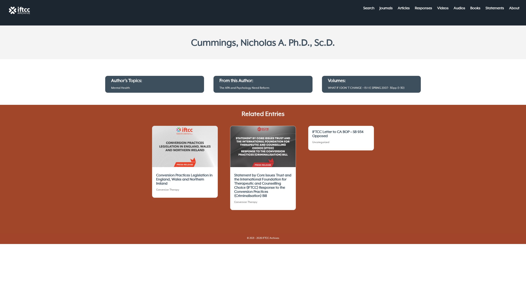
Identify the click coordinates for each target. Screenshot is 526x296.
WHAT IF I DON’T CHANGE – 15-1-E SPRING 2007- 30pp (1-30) (366, 88)
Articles (404, 8)
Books (475, 8)
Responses (423, 8)
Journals (386, 8)
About (514, 8)
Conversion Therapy (167, 189)
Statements (495, 8)
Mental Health (120, 88)
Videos (443, 8)
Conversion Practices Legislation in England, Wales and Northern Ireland (184, 179)
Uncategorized (320, 142)
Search (368, 8)
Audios (459, 8)
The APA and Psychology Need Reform (244, 88)
